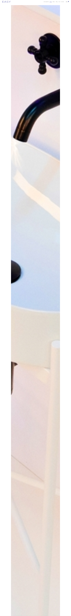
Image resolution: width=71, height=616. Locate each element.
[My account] (66, 2)
